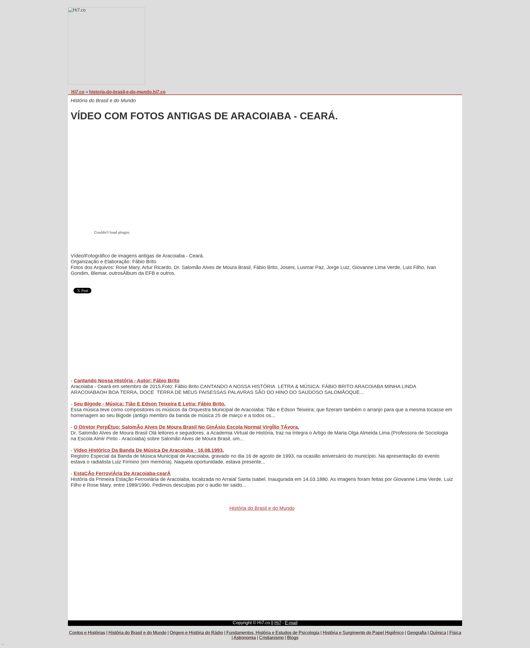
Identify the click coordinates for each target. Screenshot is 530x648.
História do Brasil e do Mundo (262, 508)
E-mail (291, 622)
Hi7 (277, 622)
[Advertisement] (236, 167)
